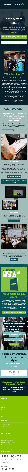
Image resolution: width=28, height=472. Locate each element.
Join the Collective (14, 221)
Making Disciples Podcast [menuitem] (6, 451)
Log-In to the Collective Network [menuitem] (8, 428)
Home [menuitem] (2, 403)
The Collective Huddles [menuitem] (6, 424)
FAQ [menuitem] (2, 416)
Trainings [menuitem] (3, 405)
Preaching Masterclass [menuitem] (6, 444)
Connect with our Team (14, 42)
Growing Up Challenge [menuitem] (6, 446)
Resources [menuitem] (3, 409)
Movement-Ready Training (8, 129)
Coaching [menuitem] (3, 407)
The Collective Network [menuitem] (6, 426)
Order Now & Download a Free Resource (14, 312)
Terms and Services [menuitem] (5, 465)
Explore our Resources (14, 176)
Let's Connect (14, 344)
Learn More (14, 259)
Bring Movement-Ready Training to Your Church (14, 37)
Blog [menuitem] (2, 438)
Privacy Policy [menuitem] (4, 466)
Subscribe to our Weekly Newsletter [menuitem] (9, 449)
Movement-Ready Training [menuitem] (7, 440)
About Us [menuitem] (3, 411)
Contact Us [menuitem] (3, 414)
